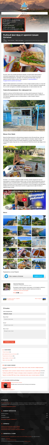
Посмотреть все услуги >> (8, 389)
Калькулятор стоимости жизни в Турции (10, 427)
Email (4, 322)
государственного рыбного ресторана (12, 80)
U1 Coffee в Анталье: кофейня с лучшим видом (13, 299)
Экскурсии (7, 23)
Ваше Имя (6, 316)
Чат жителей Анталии (11, 439)
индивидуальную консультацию (20, 290)
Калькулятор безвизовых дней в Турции (14, 29)
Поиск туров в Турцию (10, 27)
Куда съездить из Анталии (8, 358)
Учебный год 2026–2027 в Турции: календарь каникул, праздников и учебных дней (21, 372)
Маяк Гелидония (38, 298)
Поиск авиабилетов (9, 25)
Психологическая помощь (16, 382)
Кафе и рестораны (19, 40)
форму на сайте (28, 436)
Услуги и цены (27, 441)
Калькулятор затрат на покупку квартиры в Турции (12, 429)
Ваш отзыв (6, 328)
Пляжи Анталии (6, 351)
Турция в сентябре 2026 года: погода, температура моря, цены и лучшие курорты (21, 375)
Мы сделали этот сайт (6, 402)
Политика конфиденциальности (8, 406)
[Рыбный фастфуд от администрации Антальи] (10, 220)
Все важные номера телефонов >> (9, 419)
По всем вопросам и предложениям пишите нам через (13, 436)
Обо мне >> (21, 292)
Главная (5, 40)
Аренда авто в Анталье (10, 21)
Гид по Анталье (11, 40)
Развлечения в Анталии (7, 355)
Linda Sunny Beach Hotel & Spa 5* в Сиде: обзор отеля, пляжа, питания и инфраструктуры (23, 367)
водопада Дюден (32, 79)
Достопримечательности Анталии (10, 354)
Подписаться (38, 276)
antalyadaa (8, 438)
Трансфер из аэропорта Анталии (12, 20)
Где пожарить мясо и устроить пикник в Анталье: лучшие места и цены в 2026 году (21, 370)
